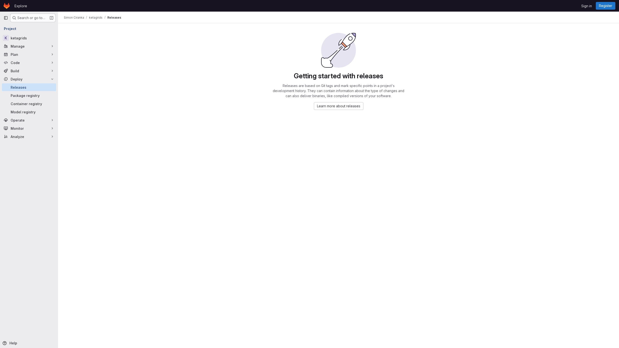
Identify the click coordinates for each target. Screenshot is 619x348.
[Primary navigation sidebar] (6, 18)
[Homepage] (7, 6)
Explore (21, 6)
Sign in (586, 6)
